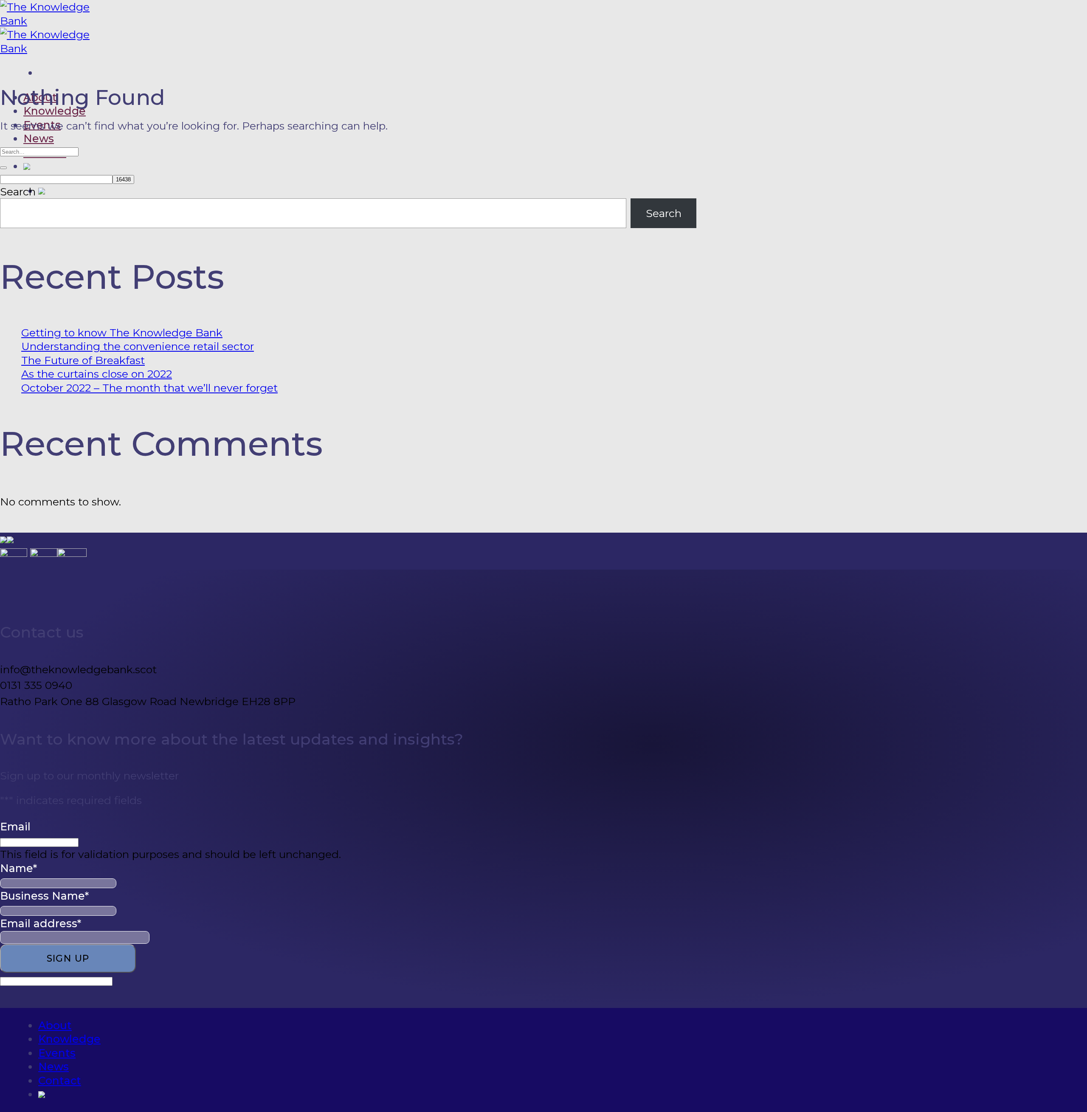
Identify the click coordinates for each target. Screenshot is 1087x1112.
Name (18, 868)
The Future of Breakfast (83, 360)
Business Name (44, 895)
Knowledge (54, 110)
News (38, 138)
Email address (40, 923)
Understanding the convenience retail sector (137, 346)
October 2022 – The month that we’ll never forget (149, 387)
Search (18, 191)
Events (57, 1053)
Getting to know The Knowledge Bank (121, 332)
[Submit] (3, 168)
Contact (59, 1080)
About (55, 1025)
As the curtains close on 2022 (96, 373)
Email (15, 826)
